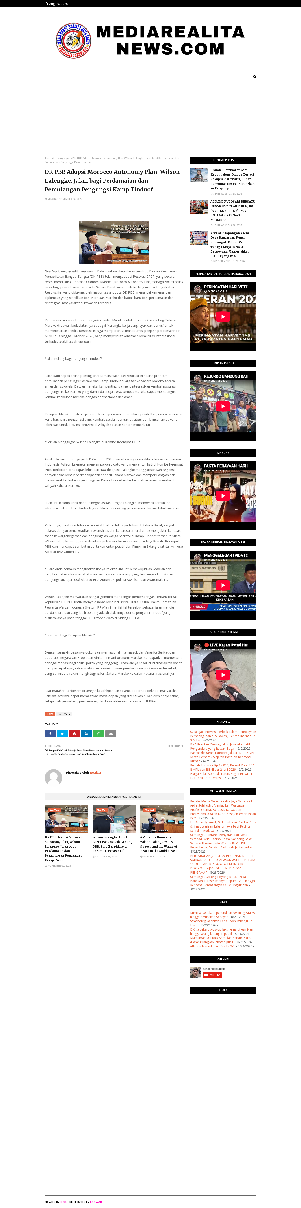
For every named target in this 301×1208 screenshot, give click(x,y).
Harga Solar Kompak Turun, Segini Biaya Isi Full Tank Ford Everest (221, 776)
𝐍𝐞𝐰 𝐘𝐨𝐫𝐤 (64, 158)
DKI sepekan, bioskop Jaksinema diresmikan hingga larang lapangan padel (221, 931)
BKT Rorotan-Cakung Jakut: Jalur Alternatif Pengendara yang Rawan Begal (220, 746)
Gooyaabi (96, 1202)
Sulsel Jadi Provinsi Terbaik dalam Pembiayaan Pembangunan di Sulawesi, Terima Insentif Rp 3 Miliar (223, 736)
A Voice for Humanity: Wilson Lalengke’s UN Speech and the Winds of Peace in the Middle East (158, 844)
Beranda (50, 158)
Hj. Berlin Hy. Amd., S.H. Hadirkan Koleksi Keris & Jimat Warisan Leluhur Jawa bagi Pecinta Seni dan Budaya (223, 826)
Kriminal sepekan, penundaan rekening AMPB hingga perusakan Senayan (222, 914)
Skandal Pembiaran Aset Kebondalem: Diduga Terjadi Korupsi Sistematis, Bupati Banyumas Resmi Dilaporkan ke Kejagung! (232, 179)
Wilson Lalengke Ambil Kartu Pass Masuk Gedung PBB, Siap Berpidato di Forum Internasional (113, 844)
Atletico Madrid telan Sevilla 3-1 (212, 946)
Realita (95, 773)
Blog (63, 1202)
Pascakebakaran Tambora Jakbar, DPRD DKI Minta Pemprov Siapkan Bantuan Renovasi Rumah (222, 757)
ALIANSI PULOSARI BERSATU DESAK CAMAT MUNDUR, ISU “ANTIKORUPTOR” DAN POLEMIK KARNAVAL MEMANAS (232, 211)
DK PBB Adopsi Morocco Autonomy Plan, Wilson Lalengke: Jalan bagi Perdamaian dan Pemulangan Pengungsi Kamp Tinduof (64, 848)
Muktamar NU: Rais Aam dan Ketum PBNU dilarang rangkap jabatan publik (221, 940)
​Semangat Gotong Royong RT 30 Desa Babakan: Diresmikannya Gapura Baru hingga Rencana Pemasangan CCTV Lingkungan (222, 881)
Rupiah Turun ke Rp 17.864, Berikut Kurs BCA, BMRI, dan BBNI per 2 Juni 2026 (222, 767)
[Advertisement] (150, 123)
